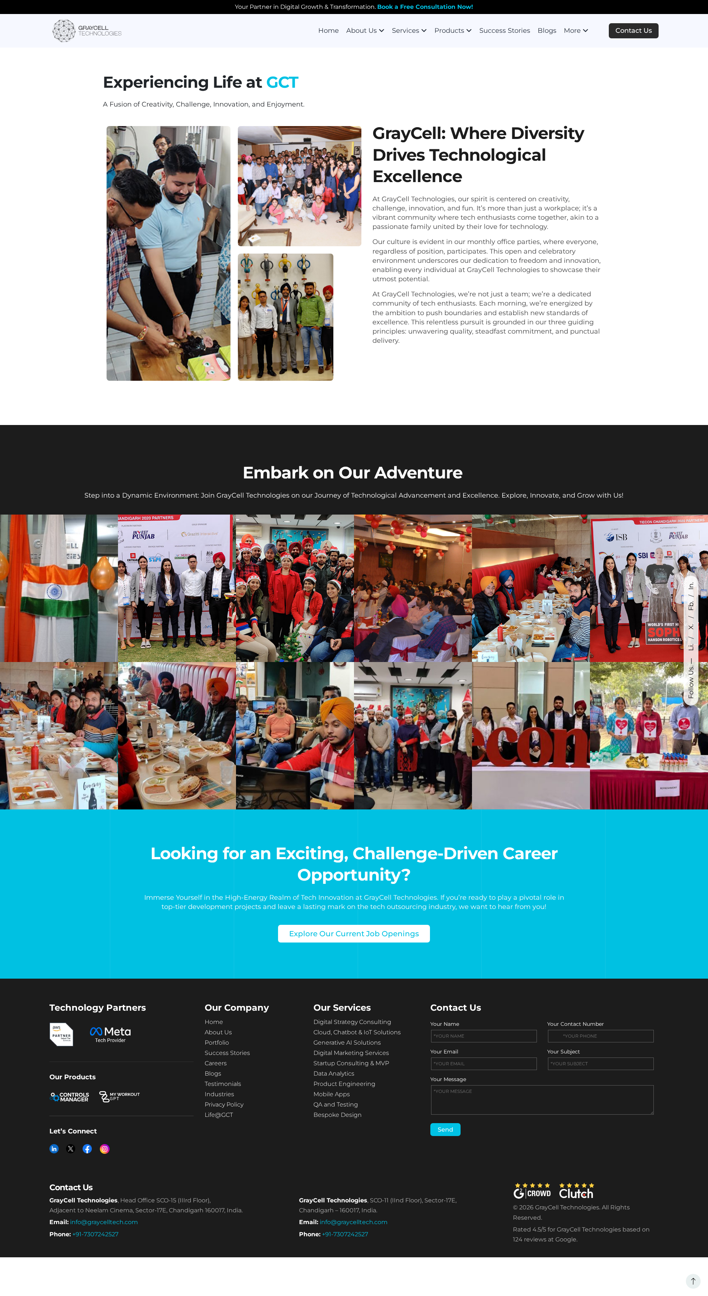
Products (449, 31)
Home (328, 31)
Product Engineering (344, 1083)
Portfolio (217, 1042)
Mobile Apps (331, 1094)
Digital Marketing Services (351, 1052)
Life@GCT (219, 1114)
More (572, 31)
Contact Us (633, 31)
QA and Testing (335, 1104)
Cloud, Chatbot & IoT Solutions (357, 1032)
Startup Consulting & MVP (351, 1063)
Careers (216, 1063)
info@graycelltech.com (104, 1222)
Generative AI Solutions (347, 1042)
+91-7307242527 (95, 1234)
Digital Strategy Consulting (352, 1021)
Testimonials (223, 1083)
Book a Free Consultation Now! (425, 6)
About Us (361, 31)
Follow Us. (691, 682)
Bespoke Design (337, 1114)
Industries (219, 1094)
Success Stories (504, 31)
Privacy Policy (224, 1104)
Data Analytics (333, 1073)
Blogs (547, 31)
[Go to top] (693, 1281)
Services (405, 31)
